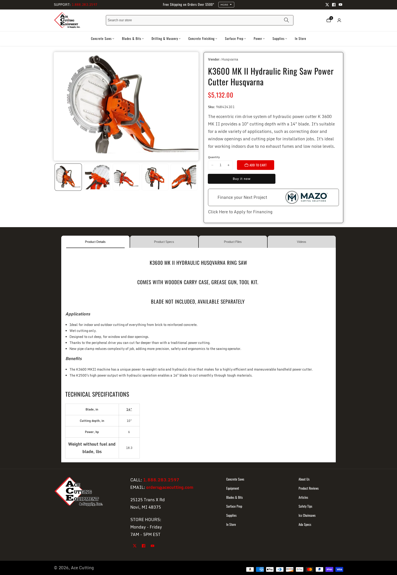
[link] (88, 492)
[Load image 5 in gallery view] (184, 177)
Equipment (232, 488)
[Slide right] (197, 177)
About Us (304, 479)
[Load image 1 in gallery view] (68, 177)
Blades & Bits (234, 497)
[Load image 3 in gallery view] (126, 177)
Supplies (231, 515)
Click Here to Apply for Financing (240, 211)
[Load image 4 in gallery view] (155, 177)
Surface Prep (234, 506)
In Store (300, 38)
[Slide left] (55, 177)
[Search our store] (286, 20)
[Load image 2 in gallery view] (97, 177)
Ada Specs (305, 524)
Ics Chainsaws (307, 515)
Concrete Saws (235, 479)
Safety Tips (305, 506)
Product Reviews (309, 488)
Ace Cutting (82, 568)
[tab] (95, 241)
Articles (303, 497)
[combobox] (199, 20)
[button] (101, 38)
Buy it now (242, 178)
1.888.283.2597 (84, 4)
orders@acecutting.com (169, 487)
